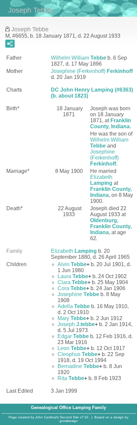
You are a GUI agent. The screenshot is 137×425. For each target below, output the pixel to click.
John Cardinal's (47, 417)
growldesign (69, 421)
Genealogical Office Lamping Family (68, 407)
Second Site (69, 417)
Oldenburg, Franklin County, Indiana (111, 226)
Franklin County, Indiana (110, 123)
